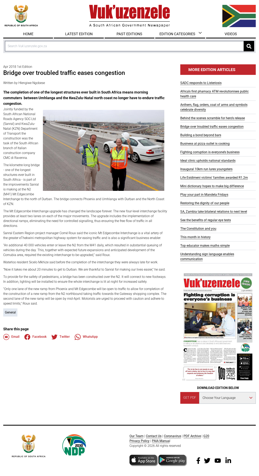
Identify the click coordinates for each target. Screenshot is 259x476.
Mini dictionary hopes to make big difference (212, 186)
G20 (206, 436)
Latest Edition (79, 34)
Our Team (136, 436)
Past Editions (129, 34)
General (10, 312)
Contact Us (153, 436)
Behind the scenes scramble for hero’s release (212, 118)
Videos (231, 34)
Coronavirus (172, 436)
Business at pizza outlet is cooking (205, 144)
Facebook (39, 337)
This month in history (195, 237)
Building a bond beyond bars (200, 135)
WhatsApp (90, 337)
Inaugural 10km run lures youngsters (206, 169)
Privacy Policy (140, 441)
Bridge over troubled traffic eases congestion (212, 127)
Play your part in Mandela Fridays (204, 195)
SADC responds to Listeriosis (201, 83)
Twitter (64, 337)
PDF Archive (192, 436)
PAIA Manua (161, 441)
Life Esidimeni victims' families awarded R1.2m (214, 178)
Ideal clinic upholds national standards (208, 161)
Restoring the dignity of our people (204, 203)
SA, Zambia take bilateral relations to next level (213, 212)
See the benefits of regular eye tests (205, 220)
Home (28, 34)
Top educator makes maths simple (205, 246)
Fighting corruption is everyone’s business (210, 152)
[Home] (129, 16)
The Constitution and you (198, 229)
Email (15, 337)
